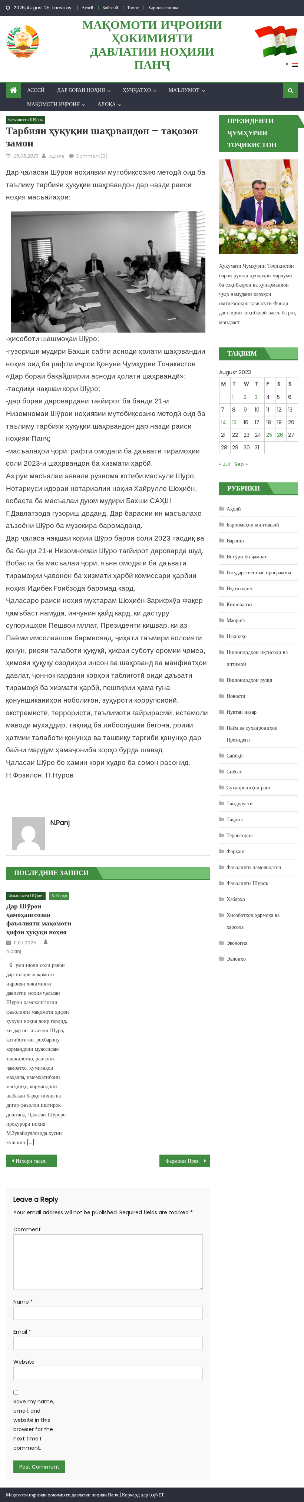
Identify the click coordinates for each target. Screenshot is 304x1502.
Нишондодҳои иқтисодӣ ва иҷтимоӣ (257, 658)
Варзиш (235, 540)
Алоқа (107, 104)
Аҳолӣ (234, 508)
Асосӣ (35, 90)
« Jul (224, 464)
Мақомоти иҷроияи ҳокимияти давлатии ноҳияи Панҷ (152, 44)
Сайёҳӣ (235, 755)
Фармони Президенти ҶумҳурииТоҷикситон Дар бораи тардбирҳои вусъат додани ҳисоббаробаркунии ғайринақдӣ (188, 1161)
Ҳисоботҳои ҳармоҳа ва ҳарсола (253, 921)
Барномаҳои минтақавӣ (253, 524)
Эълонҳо (236, 959)
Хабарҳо (59, 895)
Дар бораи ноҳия (81, 90)
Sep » (241, 464)
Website (23, 1362)
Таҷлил (235, 819)
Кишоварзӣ (239, 604)
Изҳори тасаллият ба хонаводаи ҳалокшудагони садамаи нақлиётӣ (36, 1161)
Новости (236, 696)
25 (269, 435)
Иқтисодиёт (240, 588)
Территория (239, 835)
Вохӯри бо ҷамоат (247, 556)
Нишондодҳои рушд (249, 680)
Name (23, 1301)
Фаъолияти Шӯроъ (25, 119)
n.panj (56, 155)
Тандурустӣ (240, 803)
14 (223, 422)
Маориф (236, 620)
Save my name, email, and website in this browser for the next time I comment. (33, 1425)
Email (22, 1332)
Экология (237, 943)
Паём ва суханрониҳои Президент (252, 733)
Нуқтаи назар (242, 712)
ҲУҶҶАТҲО (137, 90)
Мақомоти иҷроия (53, 104)
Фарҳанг (236, 851)
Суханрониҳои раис (249, 787)
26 (280, 435)
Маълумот (184, 90)
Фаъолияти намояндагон (254, 867)
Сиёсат (234, 771)
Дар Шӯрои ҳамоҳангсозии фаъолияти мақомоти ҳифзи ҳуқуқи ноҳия (38, 919)
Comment (27, 1229)
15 (234, 422)
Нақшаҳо (237, 636)
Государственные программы (259, 572)
